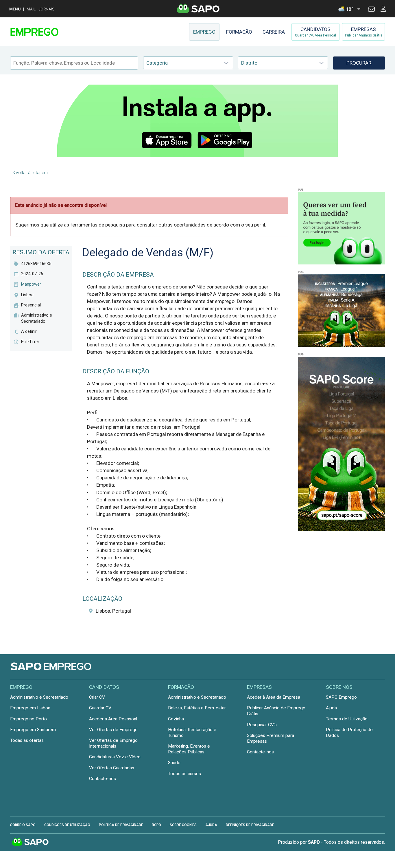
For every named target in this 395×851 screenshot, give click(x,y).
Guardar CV (100, 708)
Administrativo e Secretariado (39, 697)
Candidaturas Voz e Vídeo (115, 756)
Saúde (174, 762)
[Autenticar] (371, 10)
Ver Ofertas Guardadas (111, 767)
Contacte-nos (102, 778)
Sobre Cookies (183, 825)
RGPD (156, 825)
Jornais (46, 9)
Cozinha (176, 719)
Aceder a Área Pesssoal (113, 719)
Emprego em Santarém (33, 729)
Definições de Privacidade (250, 825)
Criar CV (97, 697)
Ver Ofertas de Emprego (113, 729)
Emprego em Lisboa (30, 708)
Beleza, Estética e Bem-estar (197, 708)
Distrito (249, 63)
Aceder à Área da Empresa (273, 697)
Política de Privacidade (121, 825)
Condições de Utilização (67, 825)
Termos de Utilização (347, 719)
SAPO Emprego (341, 697)
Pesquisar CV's (262, 724)
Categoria (157, 63)
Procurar (358, 63)
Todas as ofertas (27, 740)
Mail (31, 9)
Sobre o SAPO (23, 825)
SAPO (30, 842)
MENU (15, 9)
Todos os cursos (184, 773)
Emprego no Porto (28, 719)
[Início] (51, 32)
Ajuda (331, 708)
